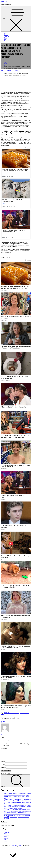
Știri (5, 39)
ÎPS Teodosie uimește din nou (11, 713)
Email (3, 764)
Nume (3, 761)
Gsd (1, 734)
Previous (3, 721)
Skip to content (4, 1)
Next (2, 722)
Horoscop (6, 36)
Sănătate (6, 35)
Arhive (2, 825)
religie (5, 836)
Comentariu (4, 748)
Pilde (5, 38)
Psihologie (6, 40)
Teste (5, 841)
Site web (3, 767)
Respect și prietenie (6, 4)
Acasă (5, 33)
